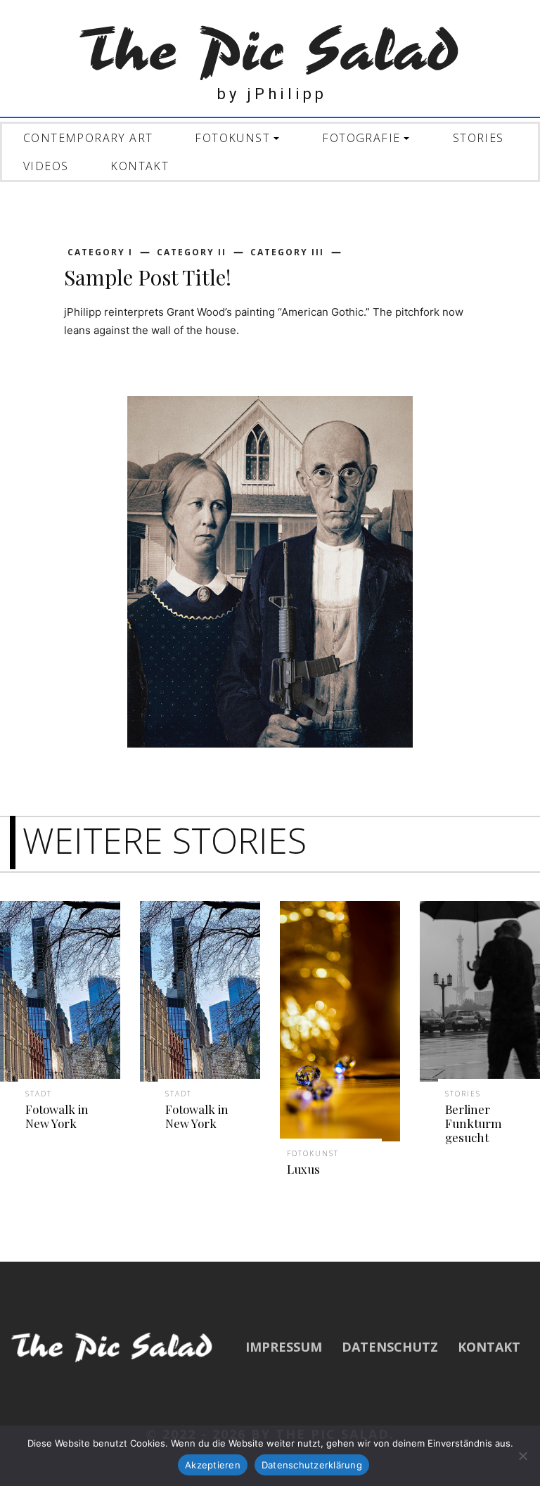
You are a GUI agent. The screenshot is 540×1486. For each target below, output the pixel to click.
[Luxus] (340, 1021)
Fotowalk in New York (57, 1116)
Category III (287, 252)
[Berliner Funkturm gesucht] (480, 991)
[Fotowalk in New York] (60, 991)
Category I (100, 252)
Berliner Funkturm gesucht (473, 1123)
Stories (463, 1093)
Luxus (303, 1169)
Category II (191, 252)
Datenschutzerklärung (312, 1465)
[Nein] (522, 1456)
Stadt (38, 1093)
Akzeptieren (212, 1465)
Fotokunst (313, 1153)
